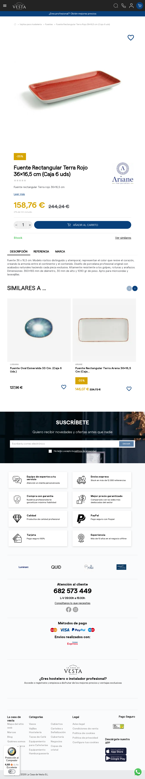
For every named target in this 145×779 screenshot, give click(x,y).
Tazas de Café (37, 737)
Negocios (56, 741)
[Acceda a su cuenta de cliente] (132, 5)
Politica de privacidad (85, 738)
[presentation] (129, 288)
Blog (10, 737)
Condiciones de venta (85, 728)
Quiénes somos (16, 741)
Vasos (32, 724)
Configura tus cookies (85, 742)
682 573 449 (73, 591)
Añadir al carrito (85, 224)
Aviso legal (78, 724)
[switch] (11, 771)
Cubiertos (57, 724)
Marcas (11, 732)
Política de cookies (83, 733)
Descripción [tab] (18, 251)
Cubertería (57, 737)
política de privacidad (85, 451)
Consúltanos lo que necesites (72, 603)
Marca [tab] (60, 251)
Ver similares (123, 238)
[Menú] (18, 747)
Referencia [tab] (41, 251)
